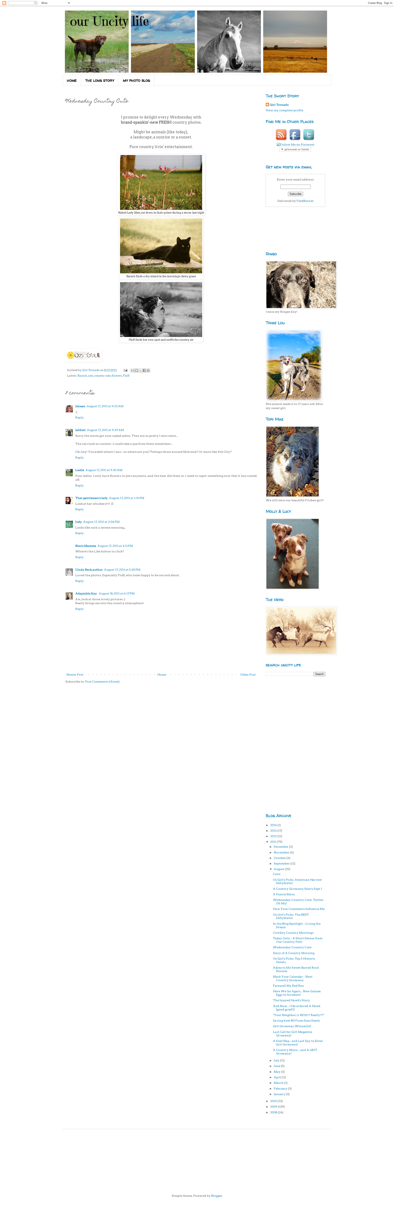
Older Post (248, 674)
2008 (274, 1112)
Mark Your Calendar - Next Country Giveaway (293, 978)
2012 (273, 836)
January (280, 1094)
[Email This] (133, 370)
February (281, 1088)
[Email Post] (125, 370)
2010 (273, 1101)
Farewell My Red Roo (288, 985)
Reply (79, 417)
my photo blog (136, 80)
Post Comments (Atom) (102, 681)
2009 (274, 1106)
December (281, 846)
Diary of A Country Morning (293, 953)
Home (161, 674)
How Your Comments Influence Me (299, 909)
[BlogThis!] (136, 370)
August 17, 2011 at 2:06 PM (101, 521)
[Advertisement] (282, 744)
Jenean (80, 406)
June (277, 1066)
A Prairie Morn (284, 894)
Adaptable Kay (86, 593)
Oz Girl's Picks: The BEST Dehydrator (291, 916)
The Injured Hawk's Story (291, 1000)
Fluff (126, 375)
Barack (82, 375)
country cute (102, 375)
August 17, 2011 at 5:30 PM (122, 569)
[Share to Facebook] (144, 370)
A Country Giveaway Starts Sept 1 (297, 888)
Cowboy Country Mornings (293, 932)
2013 (273, 830)
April (278, 1077)
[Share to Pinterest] (148, 370)
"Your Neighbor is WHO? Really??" (298, 1015)
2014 (273, 825)
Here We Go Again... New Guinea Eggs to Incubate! (297, 993)
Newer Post (74, 674)
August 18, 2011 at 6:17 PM (117, 593)
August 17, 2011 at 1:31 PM (126, 498)
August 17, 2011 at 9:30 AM (104, 470)
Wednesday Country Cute (292, 947)
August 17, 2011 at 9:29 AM (105, 430)
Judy (78, 521)
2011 (273, 841)
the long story (99, 80)
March (279, 1082)
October (280, 858)
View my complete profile (284, 110)
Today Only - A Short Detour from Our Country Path (297, 940)
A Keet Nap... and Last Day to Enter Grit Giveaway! (298, 1042)
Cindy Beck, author (89, 569)
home (72, 80)
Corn (277, 874)
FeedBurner (305, 200)
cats (90, 375)
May (277, 1071)
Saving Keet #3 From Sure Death (296, 1020)
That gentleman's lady (91, 498)
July (277, 1060)
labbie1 (80, 430)
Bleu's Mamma (85, 545)
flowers (117, 375)
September (282, 863)
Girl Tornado (279, 104)
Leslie (79, 470)
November (282, 852)
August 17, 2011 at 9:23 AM (105, 406)
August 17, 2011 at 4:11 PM (115, 545)
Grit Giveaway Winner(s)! (292, 1026)
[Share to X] (140, 370)
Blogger (216, 1195)
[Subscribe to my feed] (281, 140)
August (279, 869)
